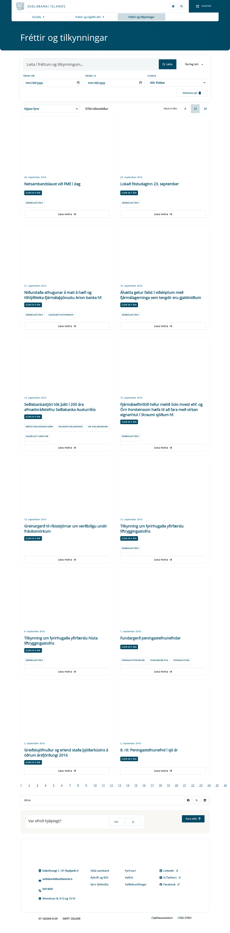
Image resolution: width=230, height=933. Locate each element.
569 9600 (47, 889)
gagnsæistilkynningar (61, 314)
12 (195, 108)
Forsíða (36, 17)
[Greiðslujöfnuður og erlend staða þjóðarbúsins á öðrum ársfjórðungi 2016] (67, 711)
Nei (116, 822)
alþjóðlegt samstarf (37, 436)
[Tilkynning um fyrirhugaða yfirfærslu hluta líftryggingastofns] (67, 599)
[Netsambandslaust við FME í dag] (67, 145)
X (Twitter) (170, 877)
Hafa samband (100, 870)
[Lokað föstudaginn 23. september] (163, 145)
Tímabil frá (29, 75)
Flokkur (151, 75)
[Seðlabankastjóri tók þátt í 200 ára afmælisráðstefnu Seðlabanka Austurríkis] (67, 366)
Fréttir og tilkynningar (141, 17)
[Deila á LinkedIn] (204, 800)
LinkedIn (168, 870)
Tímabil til (90, 75)
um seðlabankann (98, 426)
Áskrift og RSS (99, 877)
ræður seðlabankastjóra (39, 426)
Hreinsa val (190, 93)
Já (133, 822)
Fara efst (191, 818)
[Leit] (181, 6)
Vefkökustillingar (136, 884)
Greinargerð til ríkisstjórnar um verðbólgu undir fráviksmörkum (65, 528)
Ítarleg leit (192, 64)
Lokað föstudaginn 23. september (149, 183)
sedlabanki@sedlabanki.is (57, 879)
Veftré (129, 877)
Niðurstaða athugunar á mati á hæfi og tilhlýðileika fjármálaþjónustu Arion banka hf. (63, 295)
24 (205, 108)
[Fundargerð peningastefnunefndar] (163, 599)
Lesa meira (65, 214)
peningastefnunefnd (133, 660)
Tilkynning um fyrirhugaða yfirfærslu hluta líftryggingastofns (61, 640)
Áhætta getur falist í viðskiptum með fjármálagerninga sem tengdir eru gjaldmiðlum (160, 295)
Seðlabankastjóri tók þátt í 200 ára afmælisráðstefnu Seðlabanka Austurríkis (60, 407)
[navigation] (204, 6)
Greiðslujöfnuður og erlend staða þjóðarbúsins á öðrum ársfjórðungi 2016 (66, 752)
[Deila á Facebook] (188, 800)
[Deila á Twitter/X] (196, 800)
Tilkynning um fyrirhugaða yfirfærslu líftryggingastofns (152, 528)
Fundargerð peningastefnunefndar (150, 637)
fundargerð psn (159, 660)
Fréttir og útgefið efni (88, 17)
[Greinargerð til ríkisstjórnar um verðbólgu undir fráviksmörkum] (67, 487)
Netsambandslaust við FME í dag (52, 183)
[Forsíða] (45, 6)
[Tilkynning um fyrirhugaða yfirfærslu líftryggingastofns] (163, 487)
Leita (169, 64)
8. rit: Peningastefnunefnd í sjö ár (149, 749)
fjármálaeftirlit (34, 202)
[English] (173, 6)
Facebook (169, 884)
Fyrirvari (130, 870)
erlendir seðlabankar (71, 426)
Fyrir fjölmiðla (100, 884)
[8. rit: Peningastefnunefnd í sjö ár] (163, 711)
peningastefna (181, 660)
